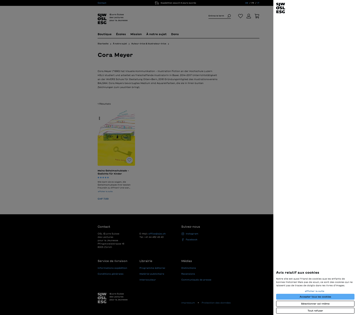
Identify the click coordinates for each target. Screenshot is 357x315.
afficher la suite (314, 291)
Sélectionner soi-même (315, 304)
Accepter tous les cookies (315, 297)
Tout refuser (315, 311)
